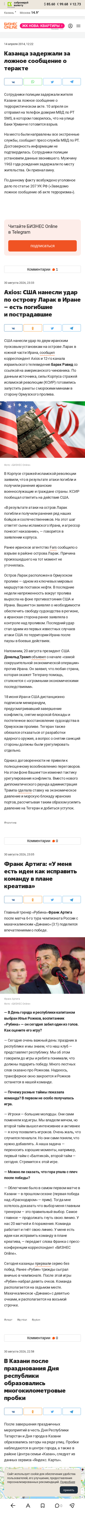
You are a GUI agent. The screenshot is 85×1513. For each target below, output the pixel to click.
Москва (25, 12)
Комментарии (42, 269)
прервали (43, 1263)
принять (68, 1490)
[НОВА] (41, 25)
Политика (10, 822)
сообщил (47, 352)
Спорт (8, 1319)
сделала (25, 790)
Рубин (36, 1319)
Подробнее (67, 1482)
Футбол (22, 1319)
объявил (38, 657)
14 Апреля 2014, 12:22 (18, 44)
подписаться (43, 246)
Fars (53, 547)
